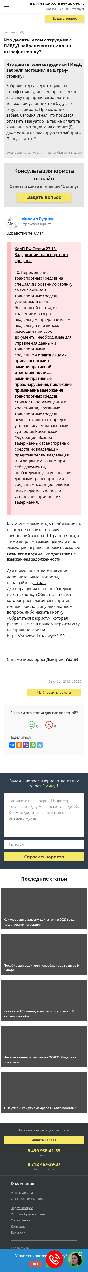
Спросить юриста (57, 692)
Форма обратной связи (28, 1214)
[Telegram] (40, 745)
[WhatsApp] (33, 745)
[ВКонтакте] (12, 745)
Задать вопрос (65, 18)
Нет (35, 1264)
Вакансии (18, 1232)
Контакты (18, 1226)
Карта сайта (20, 1248)
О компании (20, 1220)
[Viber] (26, 745)
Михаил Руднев (37, 218)
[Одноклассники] (19, 745)
